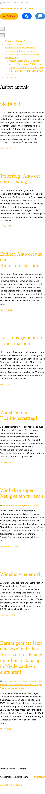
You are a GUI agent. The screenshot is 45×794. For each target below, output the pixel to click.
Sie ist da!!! (12, 104)
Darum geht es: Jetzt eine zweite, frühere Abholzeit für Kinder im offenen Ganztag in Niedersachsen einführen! (21, 657)
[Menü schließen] (2, 35)
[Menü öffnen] (2, 29)
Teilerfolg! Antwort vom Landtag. (20, 179)
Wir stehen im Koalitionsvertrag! (18, 415)
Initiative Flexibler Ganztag (16, 8)
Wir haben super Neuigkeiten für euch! (22, 493)
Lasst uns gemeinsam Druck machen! (22, 340)
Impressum (39, 777)
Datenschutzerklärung (11, 785)
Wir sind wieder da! (20, 574)
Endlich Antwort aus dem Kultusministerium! (21, 259)
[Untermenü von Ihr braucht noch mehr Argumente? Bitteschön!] (17, 58)
